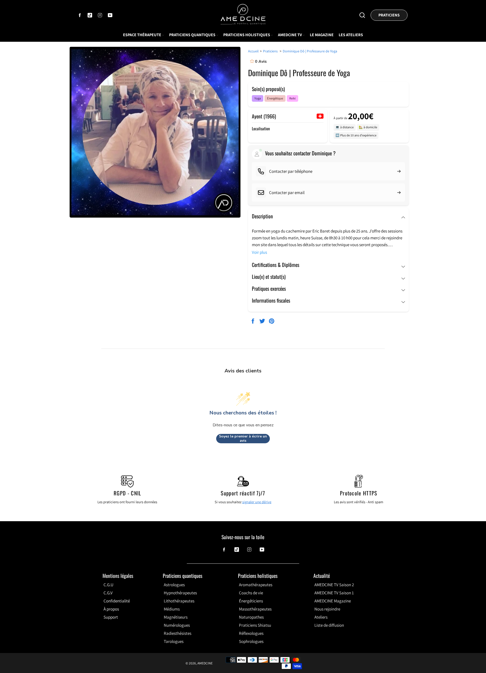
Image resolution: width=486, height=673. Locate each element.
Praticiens (389, 15)
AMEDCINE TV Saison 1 (334, 593)
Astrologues (174, 584)
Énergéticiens (251, 601)
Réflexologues (251, 633)
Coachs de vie (251, 593)
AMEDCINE (205, 663)
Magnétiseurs (176, 617)
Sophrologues (251, 641)
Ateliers (321, 617)
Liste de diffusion (329, 625)
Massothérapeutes (255, 609)
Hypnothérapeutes (180, 593)
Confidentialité (117, 601)
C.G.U (108, 584)
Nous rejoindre (327, 609)
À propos (111, 609)
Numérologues (177, 625)
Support (111, 617)
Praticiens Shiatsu (255, 625)
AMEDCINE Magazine (332, 601)
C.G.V (108, 593)
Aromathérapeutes (255, 584)
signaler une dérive (256, 501)
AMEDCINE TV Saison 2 (334, 584)
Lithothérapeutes (179, 601)
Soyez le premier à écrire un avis (243, 438)
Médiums (172, 609)
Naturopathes (251, 617)
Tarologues (174, 641)
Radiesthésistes (177, 633)
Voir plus (259, 252)
